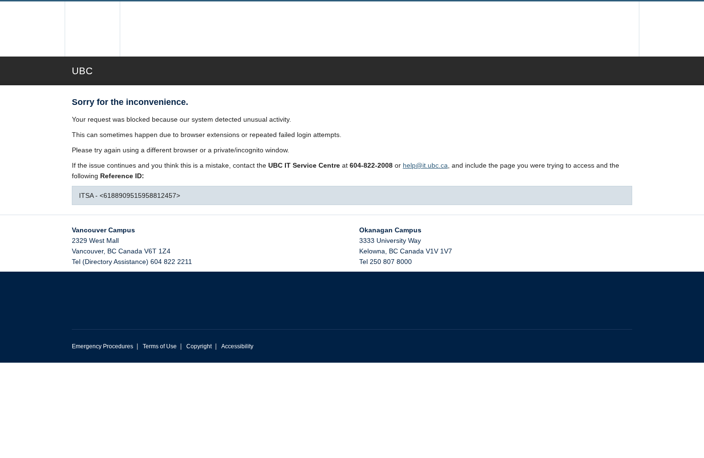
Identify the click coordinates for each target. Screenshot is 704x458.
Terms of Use (160, 346)
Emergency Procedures (102, 346)
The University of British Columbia (92, 29)
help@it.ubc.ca (425, 165)
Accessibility (237, 346)
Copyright (199, 346)
